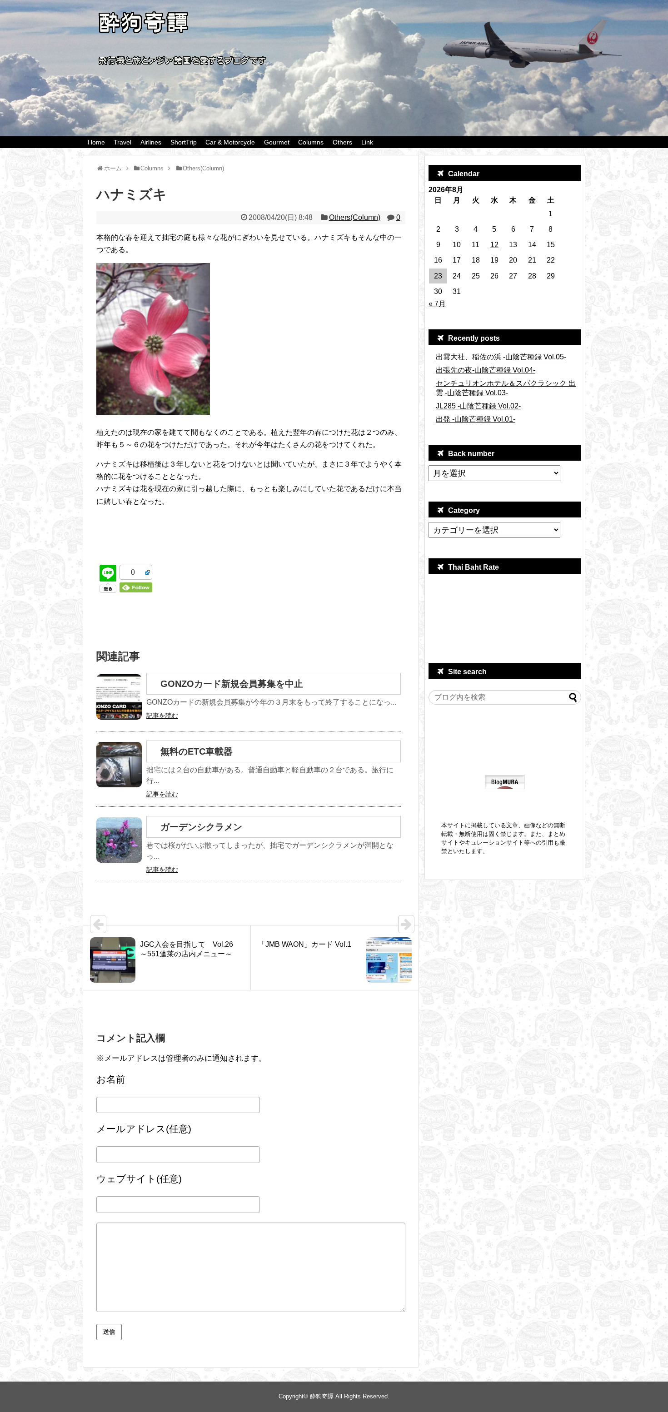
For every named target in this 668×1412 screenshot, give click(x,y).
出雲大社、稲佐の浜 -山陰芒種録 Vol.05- (501, 357)
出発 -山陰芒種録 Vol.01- (475, 419)
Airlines (150, 142)
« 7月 (437, 304)
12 (494, 245)
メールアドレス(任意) (143, 1129)
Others (342, 142)
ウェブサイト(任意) (139, 1178)
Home (96, 142)
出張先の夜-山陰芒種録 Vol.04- (485, 370)
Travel (122, 142)
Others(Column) (354, 217)
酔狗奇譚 (322, 1396)
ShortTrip (183, 142)
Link (367, 142)
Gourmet (276, 142)
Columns (311, 142)
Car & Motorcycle (230, 142)
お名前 (110, 1079)
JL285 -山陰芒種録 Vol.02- (478, 406)
